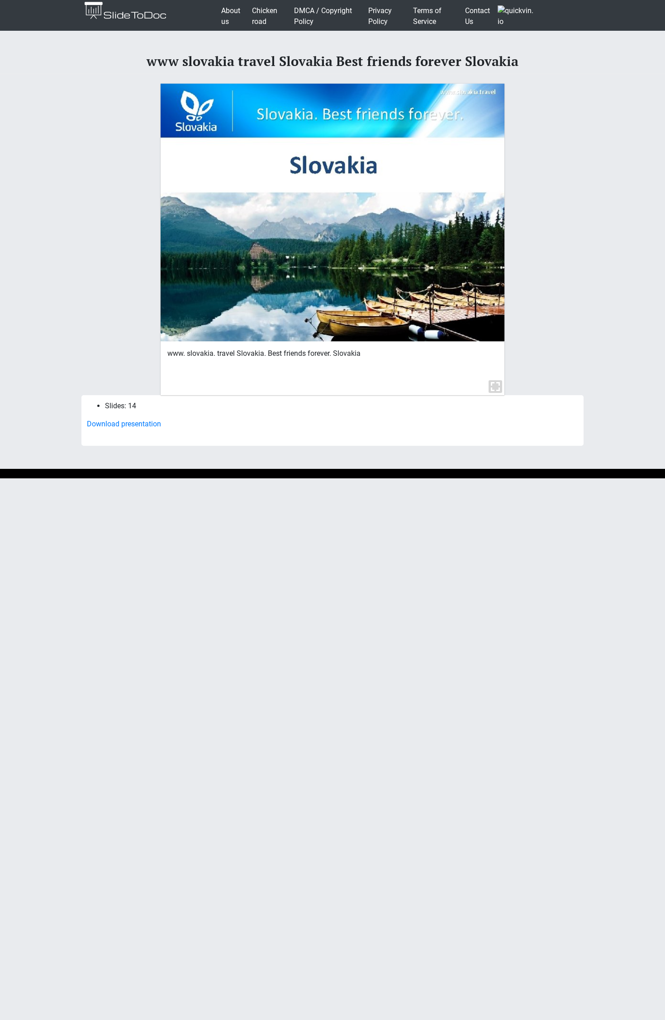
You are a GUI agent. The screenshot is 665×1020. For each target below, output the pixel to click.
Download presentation (124, 424)
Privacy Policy (380, 16)
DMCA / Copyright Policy (323, 16)
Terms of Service (427, 16)
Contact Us (477, 16)
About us (230, 16)
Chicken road (264, 16)
